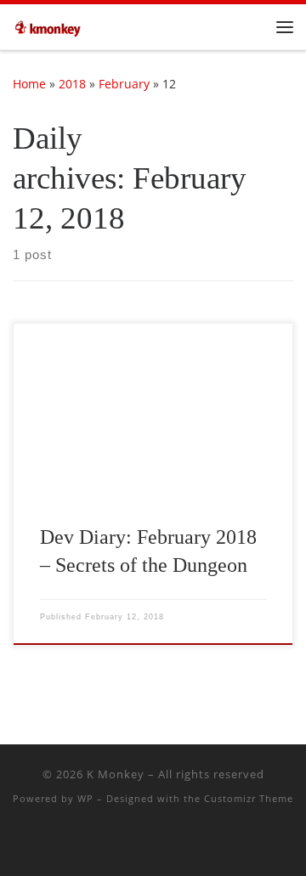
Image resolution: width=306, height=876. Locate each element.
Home (29, 84)
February (124, 84)
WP (85, 798)
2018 (72, 84)
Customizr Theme (248, 798)
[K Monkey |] (51, 25)
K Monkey (115, 774)
